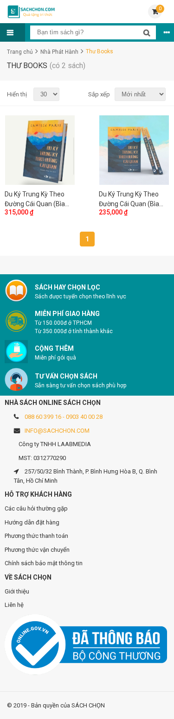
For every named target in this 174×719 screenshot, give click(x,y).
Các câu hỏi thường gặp (36, 508)
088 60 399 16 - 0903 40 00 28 (64, 416)
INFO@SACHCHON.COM (57, 430)
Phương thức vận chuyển (37, 549)
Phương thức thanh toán (36, 535)
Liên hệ (14, 604)
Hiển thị (17, 94)
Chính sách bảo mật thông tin (44, 563)
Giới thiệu (17, 591)
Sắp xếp (98, 94)
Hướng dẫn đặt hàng (32, 522)
